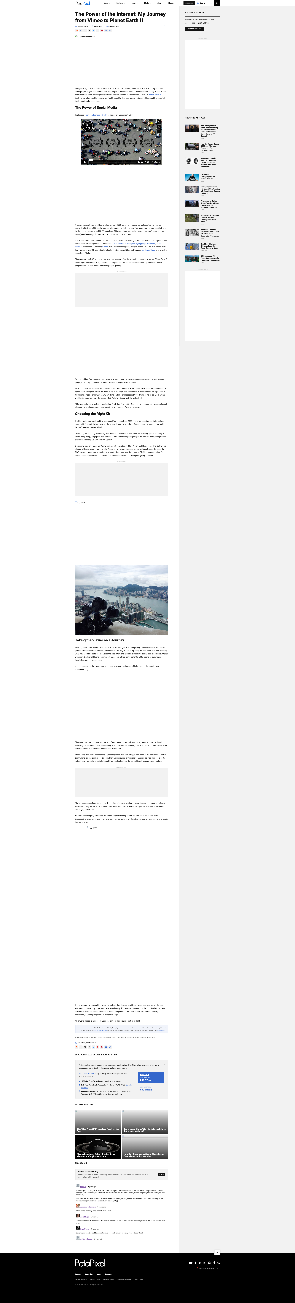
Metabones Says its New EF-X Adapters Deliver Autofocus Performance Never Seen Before (208, 162)
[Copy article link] (110, 30)
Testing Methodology (124, 1279)
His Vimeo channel (100, 1030)
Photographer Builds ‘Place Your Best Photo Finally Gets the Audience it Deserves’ (210, 204)
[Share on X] (85, 30)
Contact (78, 1274)
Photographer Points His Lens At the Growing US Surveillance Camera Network (210, 190)
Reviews (119, 3)
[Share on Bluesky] (93, 30)
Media (146, 3)
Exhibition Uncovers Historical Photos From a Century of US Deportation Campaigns (210, 233)
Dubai (158, 243)
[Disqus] (121, 1212)
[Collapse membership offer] (164, 1064)
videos (105, 246)
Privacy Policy (138, 1279)
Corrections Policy (108, 1279)
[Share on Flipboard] (97, 30)
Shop (159, 3)
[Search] (217, 3)
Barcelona (151, 243)
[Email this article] (106, 30)
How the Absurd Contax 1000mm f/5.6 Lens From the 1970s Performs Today (210, 147)
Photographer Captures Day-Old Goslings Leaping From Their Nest (210, 218)
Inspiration (81, 1042)
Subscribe (189, 3)
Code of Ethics (95, 1279)
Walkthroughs (83, 26)
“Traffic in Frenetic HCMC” (96, 114)
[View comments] (166, 26)
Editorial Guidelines (81, 1279)
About (170, 3)
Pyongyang (140, 243)
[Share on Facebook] (81, 30)
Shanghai (131, 243)
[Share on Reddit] (76, 30)
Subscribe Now (194, 29)
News (106, 3)
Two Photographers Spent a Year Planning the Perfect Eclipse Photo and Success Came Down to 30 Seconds (209, 131)
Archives (108, 1274)
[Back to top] (217, 1252)
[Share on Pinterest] (101, 30)
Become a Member (86, 1073)
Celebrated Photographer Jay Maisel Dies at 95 (208, 177)
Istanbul (78, 246)
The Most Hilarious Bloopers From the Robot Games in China (209, 246)
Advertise (89, 1274)
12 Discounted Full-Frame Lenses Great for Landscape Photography (210, 258)
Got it (161, 1174)
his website (160, 1030)
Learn (134, 3)
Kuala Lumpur (120, 243)
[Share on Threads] (89, 30)
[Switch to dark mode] (210, 3)
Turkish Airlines (148, 249)
